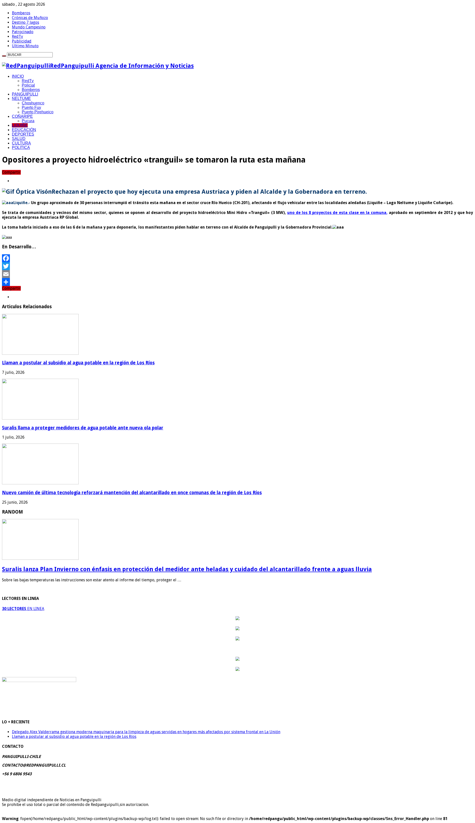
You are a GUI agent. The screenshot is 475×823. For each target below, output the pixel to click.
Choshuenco (33, 103)
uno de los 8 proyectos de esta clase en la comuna (336, 212)
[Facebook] (237, 258)
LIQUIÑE (20, 125)
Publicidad (21, 41)
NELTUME (21, 98)
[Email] (237, 274)
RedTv (17, 36)
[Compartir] (237, 282)
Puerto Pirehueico (37, 112)
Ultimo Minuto (25, 46)
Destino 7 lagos (25, 22)
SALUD (18, 139)
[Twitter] (237, 266)
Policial (28, 85)
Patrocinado (22, 31)
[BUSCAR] (4, 56)
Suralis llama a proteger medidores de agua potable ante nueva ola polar (82, 427)
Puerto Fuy (31, 107)
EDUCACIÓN (24, 130)
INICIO (18, 76)
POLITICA (21, 147)
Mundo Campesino (29, 27)
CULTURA (21, 143)
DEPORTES (23, 134)
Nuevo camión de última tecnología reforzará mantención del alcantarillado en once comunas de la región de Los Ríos (132, 492)
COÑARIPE (22, 116)
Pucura (28, 121)
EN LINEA (23, 608)
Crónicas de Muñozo (30, 17)
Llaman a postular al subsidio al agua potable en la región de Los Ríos (78, 362)
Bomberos (21, 13)
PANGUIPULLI (25, 94)
